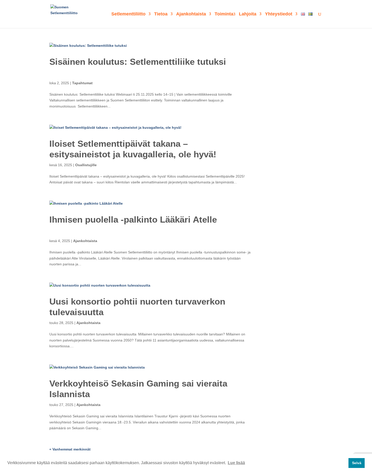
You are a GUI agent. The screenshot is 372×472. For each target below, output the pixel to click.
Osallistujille (86, 165)
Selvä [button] (356, 463)
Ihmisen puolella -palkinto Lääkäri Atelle (133, 219)
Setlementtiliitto (128, 14)
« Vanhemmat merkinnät (70, 449)
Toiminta (224, 14)
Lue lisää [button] (236, 463)
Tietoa (161, 14)
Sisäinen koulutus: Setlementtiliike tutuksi (137, 62)
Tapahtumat (82, 83)
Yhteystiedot (278, 14)
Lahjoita (247, 14)
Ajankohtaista (191, 14)
